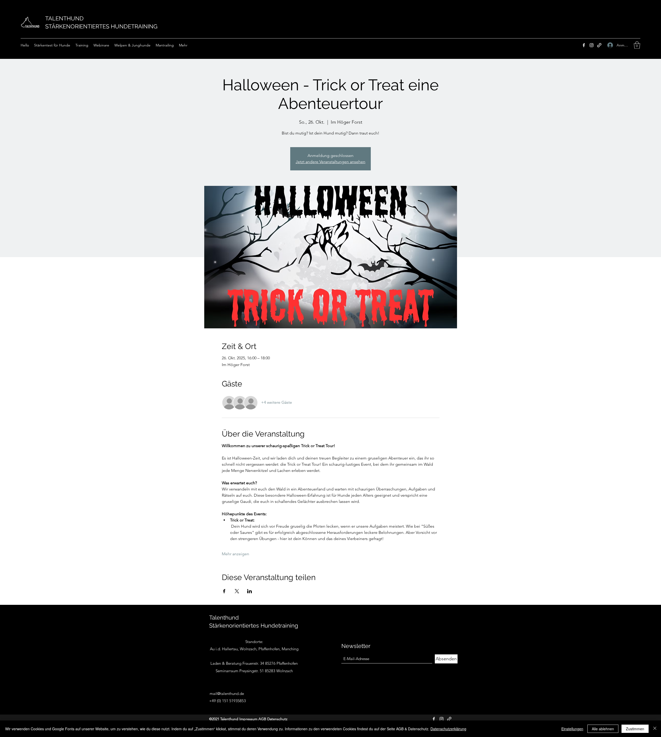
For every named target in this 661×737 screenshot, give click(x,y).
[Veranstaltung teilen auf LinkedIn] (249, 591)
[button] (637, 45)
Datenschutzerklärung (448, 728)
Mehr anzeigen (235, 553)
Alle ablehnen (603, 728)
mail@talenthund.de (227, 693)
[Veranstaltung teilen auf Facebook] (224, 591)
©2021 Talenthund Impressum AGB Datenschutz (248, 719)
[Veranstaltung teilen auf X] (236, 591)
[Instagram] (591, 45)
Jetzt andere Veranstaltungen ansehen (330, 161)
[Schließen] (655, 729)
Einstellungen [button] (572, 728)
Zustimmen (635, 728)
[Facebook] (583, 45)
